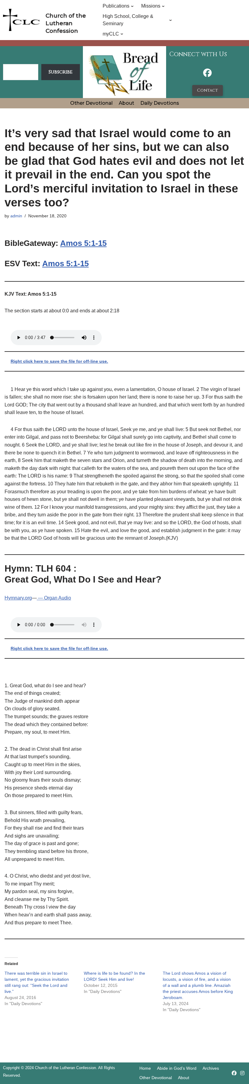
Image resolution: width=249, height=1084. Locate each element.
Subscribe (61, 72)
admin (16, 215)
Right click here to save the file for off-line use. (59, 361)
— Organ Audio (54, 597)
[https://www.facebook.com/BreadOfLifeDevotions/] (207, 74)
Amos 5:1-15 (83, 243)
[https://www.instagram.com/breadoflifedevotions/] (242, 1073)
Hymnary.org (18, 597)
